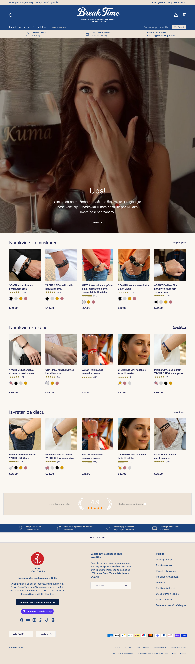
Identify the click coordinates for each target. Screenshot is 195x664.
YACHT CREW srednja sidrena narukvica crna (21, 372)
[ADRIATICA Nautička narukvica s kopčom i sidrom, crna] (170, 265)
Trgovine (127, 648)
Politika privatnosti (165, 588)
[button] (184, 15)
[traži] (10, 15)
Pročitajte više (51, 2)
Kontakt (183, 654)
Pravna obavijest (164, 599)
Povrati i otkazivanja (166, 571)
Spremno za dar (159, 648)
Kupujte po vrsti (17, 27)
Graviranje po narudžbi (156, 27)
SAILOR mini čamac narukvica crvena (92, 372)
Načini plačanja (164, 559)
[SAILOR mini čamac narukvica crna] (170, 434)
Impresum (161, 582)
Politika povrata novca (167, 577)
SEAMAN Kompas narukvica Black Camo (133, 287)
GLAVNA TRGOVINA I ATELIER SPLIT (37, 602)
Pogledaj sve (179, 242)
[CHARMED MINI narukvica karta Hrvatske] (61, 349)
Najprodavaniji (58, 27)
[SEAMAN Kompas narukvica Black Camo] (134, 265)
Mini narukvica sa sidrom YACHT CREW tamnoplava (168, 372)
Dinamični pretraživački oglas (171, 605)
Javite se (97, 222)
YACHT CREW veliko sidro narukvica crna (59, 287)
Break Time (19, 648)
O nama (117, 648)
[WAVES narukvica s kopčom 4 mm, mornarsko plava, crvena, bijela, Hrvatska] (97, 265)
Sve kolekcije (40, 27)
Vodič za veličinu (142, 648)
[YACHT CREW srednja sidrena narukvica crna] (25, 349)
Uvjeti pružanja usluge (167, 594)
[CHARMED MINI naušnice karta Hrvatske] (134, 349)
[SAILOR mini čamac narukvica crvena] (97, 349)
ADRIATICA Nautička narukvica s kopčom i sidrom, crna (165, 288)
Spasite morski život (178, 648)
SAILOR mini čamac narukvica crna (165, 456)
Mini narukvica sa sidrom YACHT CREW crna (22, 456)
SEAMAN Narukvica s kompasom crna (21, 287)
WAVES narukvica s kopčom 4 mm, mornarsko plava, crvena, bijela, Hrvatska (97, 288)
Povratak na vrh (97, 537)
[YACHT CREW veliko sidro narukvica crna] (61, 265)
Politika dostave (164, 565)
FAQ (173, 654)
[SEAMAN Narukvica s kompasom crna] (25, 265)
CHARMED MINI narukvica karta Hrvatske (59, 372)
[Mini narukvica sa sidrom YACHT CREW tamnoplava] (170, 349)
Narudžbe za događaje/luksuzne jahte (153, 654)
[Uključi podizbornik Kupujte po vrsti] (28, 27)
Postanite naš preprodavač (123, 654)
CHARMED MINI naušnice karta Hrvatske (132, 372)
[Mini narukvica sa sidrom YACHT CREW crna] (25, 434)
